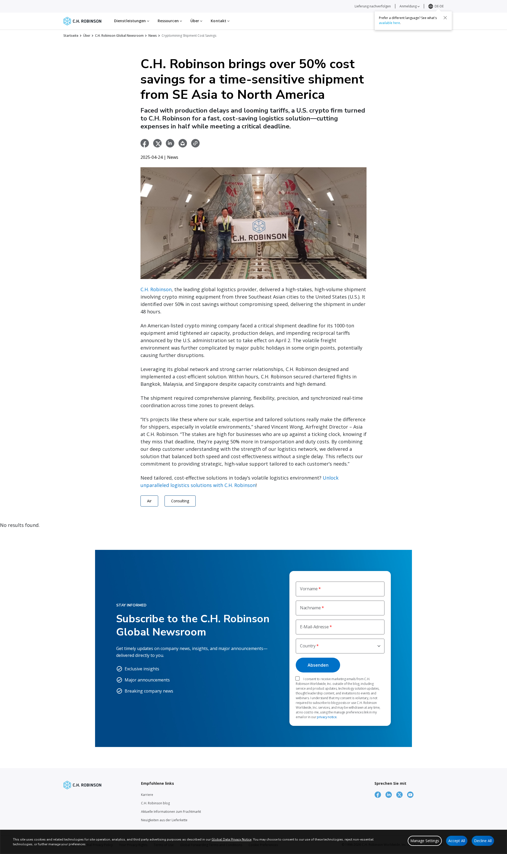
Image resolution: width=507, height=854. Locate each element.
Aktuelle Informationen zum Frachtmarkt (171, 811)
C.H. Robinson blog (155, 803)
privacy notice (327, 717)
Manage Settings (424, 840)
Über (86, 35)
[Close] (445, 17)
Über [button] (195, 20)
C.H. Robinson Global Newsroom (119, 35)
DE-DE (439, 6)
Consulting (180, 500)
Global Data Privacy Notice (231, 839)
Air (149, 500)
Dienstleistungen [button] (130, 20)
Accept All (456, 840)
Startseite (70, 35)
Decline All (483, 840)
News (152, 35)
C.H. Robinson (156, 289)
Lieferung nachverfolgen (373, 6)
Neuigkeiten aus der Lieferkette (164, 820)
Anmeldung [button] (408, 6)
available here (389, 23)
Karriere (147, 794)
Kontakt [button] (219, 20)
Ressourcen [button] (169, 20)
